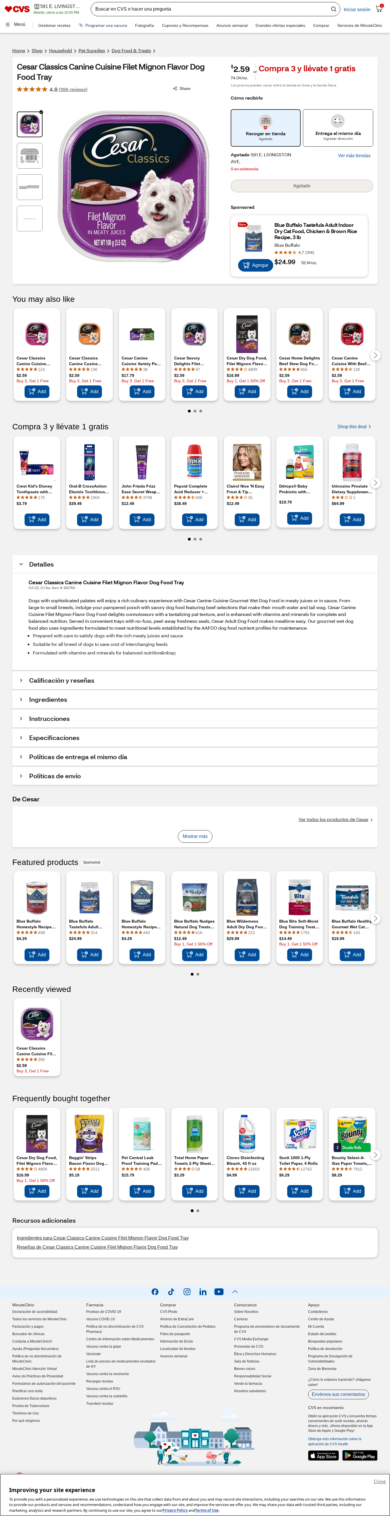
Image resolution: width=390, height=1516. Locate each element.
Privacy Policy (175, 1510)
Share (185, 88)
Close (380, 1481)
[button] (354, 155)
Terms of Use (207, 1510)
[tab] (30, 124)
